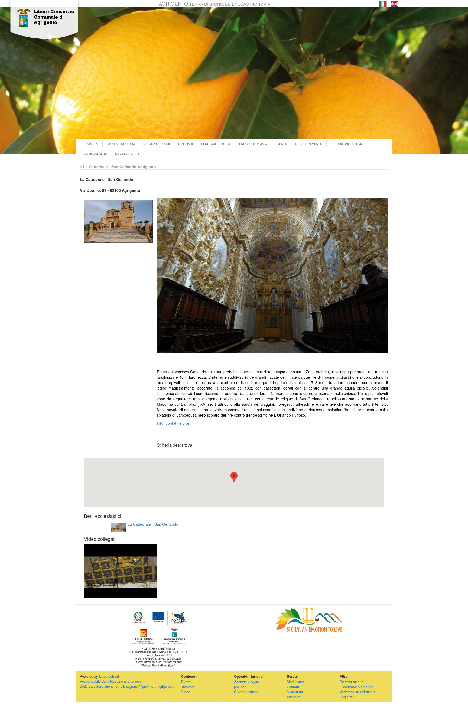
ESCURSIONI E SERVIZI (347, 144)
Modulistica (296, 681)
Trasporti (188, 686)
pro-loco (240, 686)
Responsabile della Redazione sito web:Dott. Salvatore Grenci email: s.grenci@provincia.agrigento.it (127, 684)
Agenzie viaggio (246, 681)
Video (185, 691)
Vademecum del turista (358, 691)
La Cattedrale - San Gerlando (153, 524)
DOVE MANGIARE (127, 153)
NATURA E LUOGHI (156, 144)
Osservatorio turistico (356, 686)
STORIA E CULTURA (121, 144)
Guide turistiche (246, 691)
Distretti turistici (352, 681)
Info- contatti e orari (173, 423)
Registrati (347, 696)
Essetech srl (109, 676)
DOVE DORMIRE (95, 153)
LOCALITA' (91, 144)
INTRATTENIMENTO (308, 144)
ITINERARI (185, 144)
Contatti (293, 686)
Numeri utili (295, 691)
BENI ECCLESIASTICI (216, 144)
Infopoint (293, 696)
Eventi (186, 681)
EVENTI (280, 144)
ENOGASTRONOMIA (253, 144)
